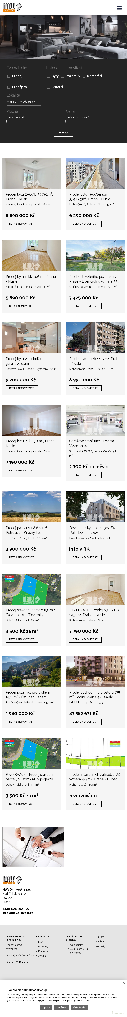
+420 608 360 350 (15, 909)
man (24, 962)
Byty (55, 76)
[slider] (6, 121)
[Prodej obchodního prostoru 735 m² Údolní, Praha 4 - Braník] (95, 671)
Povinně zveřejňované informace (24, 955)
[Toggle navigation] (119, 8)
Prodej (17, 76)
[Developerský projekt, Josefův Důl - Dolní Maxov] (95, 506)
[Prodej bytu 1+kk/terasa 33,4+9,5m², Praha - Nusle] (95, 173)
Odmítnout (61, 1007)
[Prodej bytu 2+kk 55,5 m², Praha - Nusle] (95, 338)
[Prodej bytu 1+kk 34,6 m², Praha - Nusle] (31, 255)
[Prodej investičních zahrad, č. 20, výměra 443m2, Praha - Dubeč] (95, 753)
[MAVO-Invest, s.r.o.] (19, 7)
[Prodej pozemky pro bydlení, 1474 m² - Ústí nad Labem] (31, 671)
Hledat (63, 132)
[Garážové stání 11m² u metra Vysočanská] (95, 420)
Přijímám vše (79, 1007)
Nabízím (100, 941)
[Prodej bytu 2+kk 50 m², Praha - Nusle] (31, 420)
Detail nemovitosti (22, 224)
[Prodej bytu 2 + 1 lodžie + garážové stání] (31, 338)
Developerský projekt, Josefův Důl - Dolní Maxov (79, 949)
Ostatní (57, 87)
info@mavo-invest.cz (17, 913)
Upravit (46, 1007)
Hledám (100, 937)
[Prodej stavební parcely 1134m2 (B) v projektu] (31, 589)
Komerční (94, 76)
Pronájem (19, 87)
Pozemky (73, 76)
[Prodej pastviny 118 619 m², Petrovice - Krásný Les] (31, 506)
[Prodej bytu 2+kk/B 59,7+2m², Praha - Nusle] (31, 173)
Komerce (43, 951)
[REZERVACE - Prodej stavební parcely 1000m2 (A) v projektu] (31, 753)
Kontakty (100, 946)
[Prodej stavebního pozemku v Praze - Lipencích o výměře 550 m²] (95, 255)
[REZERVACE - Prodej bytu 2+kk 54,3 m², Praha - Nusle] (95, 589)
